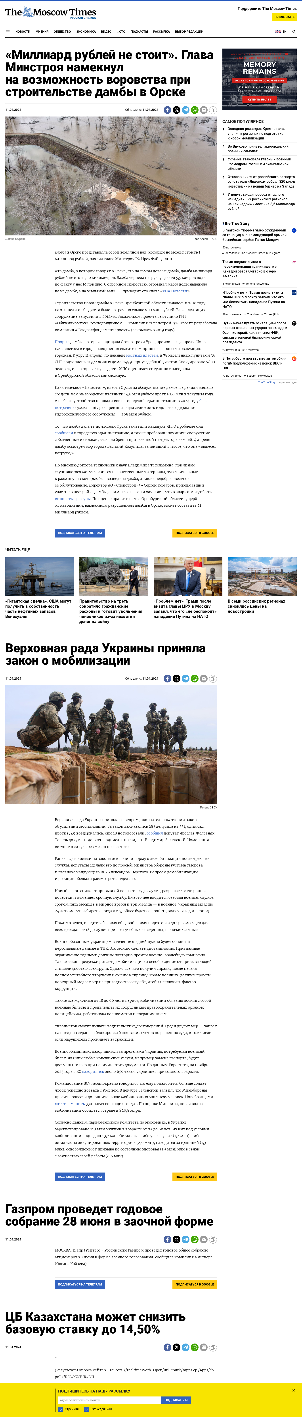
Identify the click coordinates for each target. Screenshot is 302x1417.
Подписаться (151, 734)
